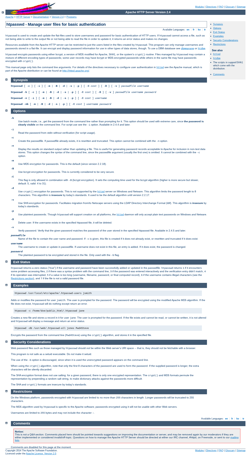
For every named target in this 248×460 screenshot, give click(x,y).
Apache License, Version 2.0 (41, 453)
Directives (211, 6)
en (188, 29)
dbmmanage (187, 48)
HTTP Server (23, 17)
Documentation (41, 17)
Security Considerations (225, 40)
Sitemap (241, 6)
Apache (9, 17)
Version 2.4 (58, 17)
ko (199, 29)
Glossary (230, 6)
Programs (71, 17)
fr (193, 29)
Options (217, 28)
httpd (160, 67)
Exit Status (219, 32)
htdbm (201, 48)
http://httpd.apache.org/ (75, 70)
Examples (218, 36)
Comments (219, 74)
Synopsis (218, 24)
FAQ (221, 6)
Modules (199, 6)
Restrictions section (22, 278)
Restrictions (219, 44)
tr (204, 29)
